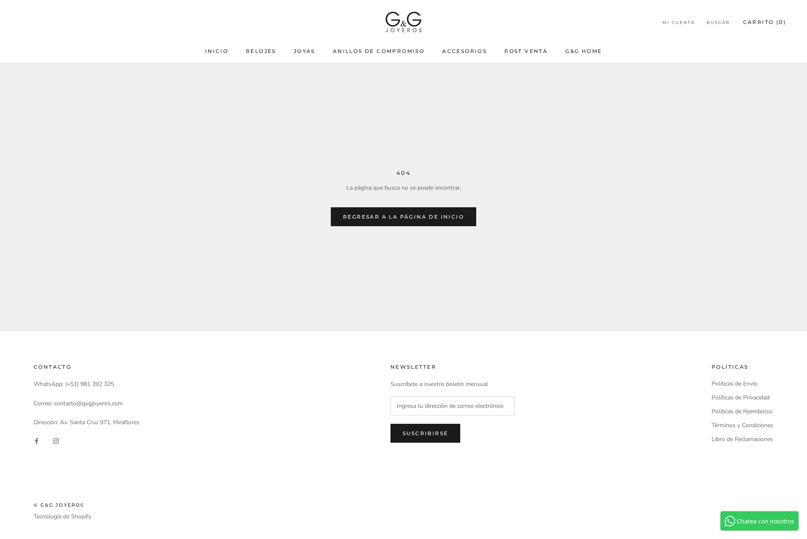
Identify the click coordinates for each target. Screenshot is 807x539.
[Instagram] (56, 440)
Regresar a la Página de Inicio (403, 217)
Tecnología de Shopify (62, 517)
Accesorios (464, 51)
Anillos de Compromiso (379, 51)
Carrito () (764, 22)
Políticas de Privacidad (741, 398)
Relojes (261, 51)
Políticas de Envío (734, 384)
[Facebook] (37, 440)
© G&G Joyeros (59, 505)
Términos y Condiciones (742, 425)
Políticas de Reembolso (742, 411)
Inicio (216, 51)
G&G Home (583, 51)
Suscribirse (425, 433)
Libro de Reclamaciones (742, 439)
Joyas (304, 51)
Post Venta (526, 51)
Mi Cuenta (678, 22)
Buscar (718, 22)
